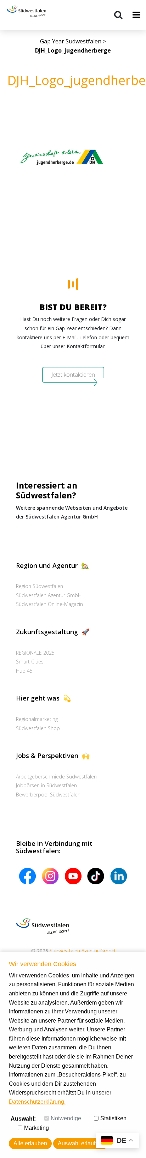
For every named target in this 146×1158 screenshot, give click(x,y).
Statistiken (113, 1118)
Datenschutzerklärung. (37, 1102)
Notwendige (66, 1118)
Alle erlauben (30, 1143)
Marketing (36, 1128)
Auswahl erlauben (80, 1143)
